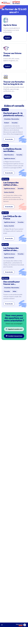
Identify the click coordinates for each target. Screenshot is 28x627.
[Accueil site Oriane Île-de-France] (16, 2)
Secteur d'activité (9, 192)
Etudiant (6, 122)
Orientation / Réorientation (11, 119)
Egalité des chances (9, 158)
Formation (15, 122)
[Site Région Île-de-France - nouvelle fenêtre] (5, 3)
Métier (14, 291)
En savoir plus (9, 139)
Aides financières (9, 154)
